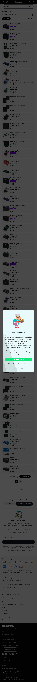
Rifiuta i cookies (11, 364)
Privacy (21, 368)
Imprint (16, 368)
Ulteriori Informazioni (24, 364)
